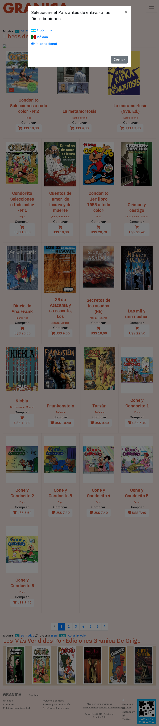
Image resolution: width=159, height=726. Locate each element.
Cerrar (119, 59)
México (42, 37)
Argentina (44, 30)
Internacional (46, 44)
